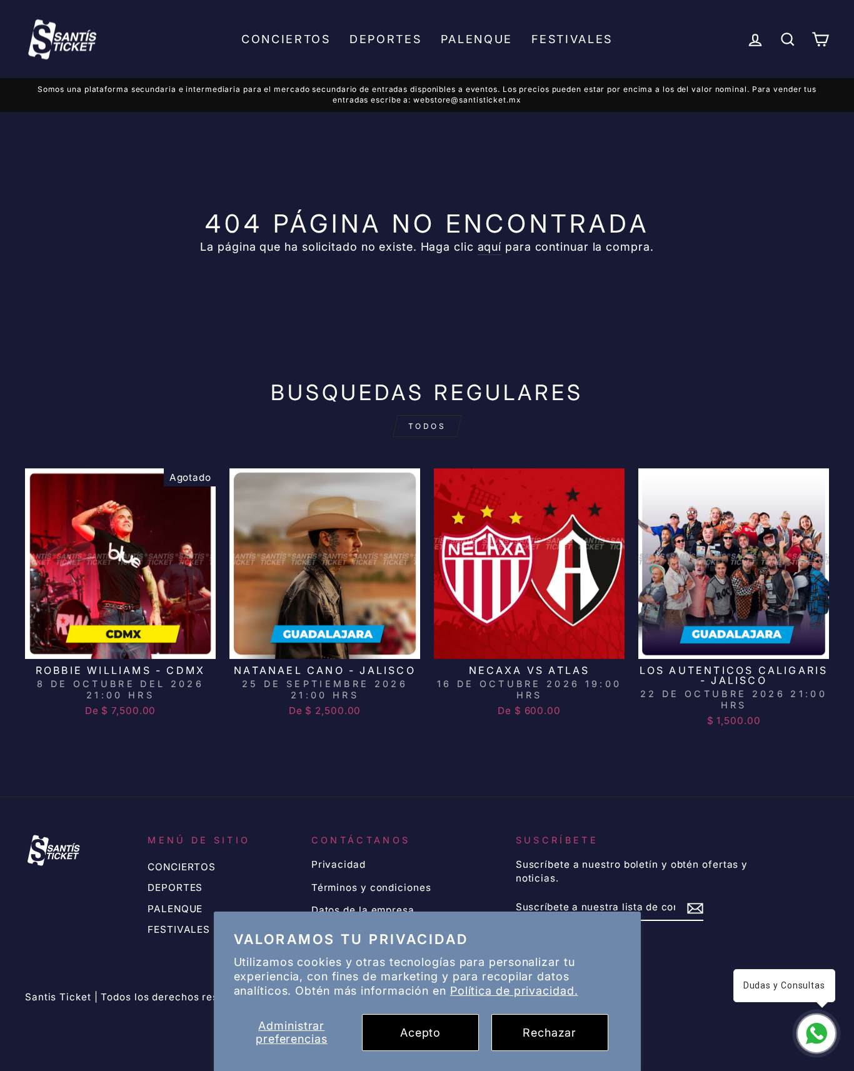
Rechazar (549, 1032)
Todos (427, 426)
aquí (490, 246)
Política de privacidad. (514, 990)
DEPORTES (385, 39)
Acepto (420, 1032)
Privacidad (338, 864)
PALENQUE (477, 39)
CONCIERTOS (286, 39)
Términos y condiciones (371, 887)
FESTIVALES (572, 39)
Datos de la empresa (362, 910)
